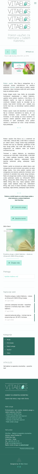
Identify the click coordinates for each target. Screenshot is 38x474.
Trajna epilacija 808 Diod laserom (16, 416)
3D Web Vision (23, 464)
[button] (18, 467)
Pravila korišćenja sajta (27, 448)
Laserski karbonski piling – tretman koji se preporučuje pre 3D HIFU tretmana (18, 316)
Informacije (10, 343)
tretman (13, 87)
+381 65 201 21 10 (13, 441)
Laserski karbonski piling (14, 418)
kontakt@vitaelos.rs (15, 443)
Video (8, 353)
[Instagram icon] (20, 467)
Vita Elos (14, 56)
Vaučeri (9, 349)
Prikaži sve (30, 52)
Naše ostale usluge (12, 422)
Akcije (8, 339)
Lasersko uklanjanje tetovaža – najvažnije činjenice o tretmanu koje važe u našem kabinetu (18, 306)
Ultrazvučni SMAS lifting (13, 414)
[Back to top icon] (34, 470)
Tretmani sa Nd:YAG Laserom (15, 420)
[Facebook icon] (18, 467)
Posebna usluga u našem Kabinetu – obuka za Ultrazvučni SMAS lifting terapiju (18, 297)
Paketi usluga (11, 346)
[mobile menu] (35, 3)
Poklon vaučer (8, 83)
